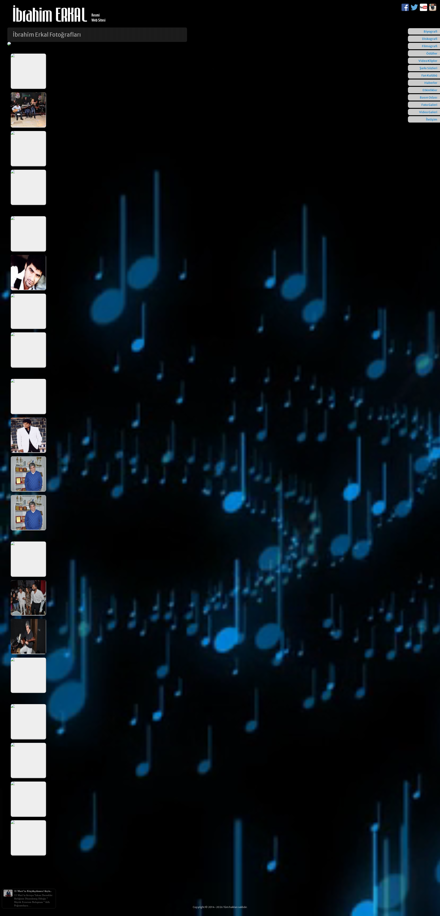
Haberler (430, 83)
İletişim (431, 119)
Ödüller (431, 53)
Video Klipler (427, 61)
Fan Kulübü (429, 75)
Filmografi (429, 46)
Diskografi (429, 39)
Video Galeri (428, 112)
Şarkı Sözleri (428, 68)
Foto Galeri (429, 105)
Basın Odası (428, 97)
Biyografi (430, 31)
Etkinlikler (430, 90)
